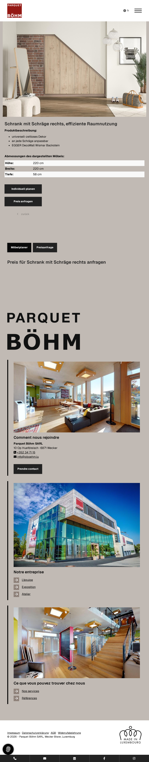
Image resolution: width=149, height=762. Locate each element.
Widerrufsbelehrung (69, 732)
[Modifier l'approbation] (8, 749)
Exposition (29, 587)
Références (29, 698)
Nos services (30, 691)
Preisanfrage (45, 247)
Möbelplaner (19, 247)
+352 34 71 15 (26, 452)
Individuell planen (23, 188)
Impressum (13, 732)
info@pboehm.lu (28, 457)
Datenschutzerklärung (35, 732)
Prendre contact (27, 468)
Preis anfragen (23, 201)
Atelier (26, 594)
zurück (24, 214)
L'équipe (27, 580)
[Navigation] (135, 10)
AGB (53, 732)
